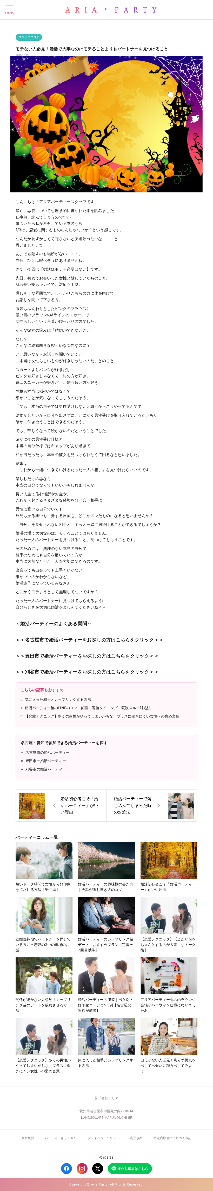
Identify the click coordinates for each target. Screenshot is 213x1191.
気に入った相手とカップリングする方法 (58, 699)
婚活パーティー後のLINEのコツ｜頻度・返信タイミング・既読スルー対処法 (88, 708)
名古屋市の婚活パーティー (47, 752)
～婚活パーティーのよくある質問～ (54, 623)
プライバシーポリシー (103, 1138)
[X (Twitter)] (97, 1168)
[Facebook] (66, 1168)
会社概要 (28, 1138)
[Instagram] (82, 1168)
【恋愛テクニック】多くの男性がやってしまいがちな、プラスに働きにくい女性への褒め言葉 (102, 716)
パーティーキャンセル (61, 1138)
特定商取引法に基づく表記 (172, 1138)
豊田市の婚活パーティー (45, 760)
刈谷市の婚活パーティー (45, 769)
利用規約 (136, 1138)
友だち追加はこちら (133, 1168)
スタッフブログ (29, 37)
